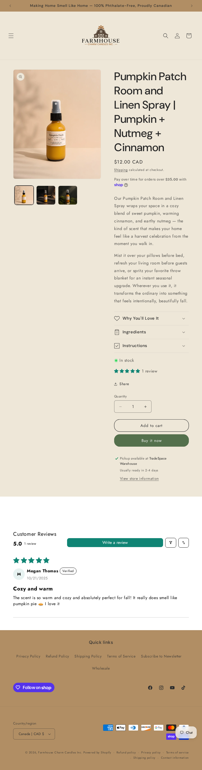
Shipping (121, 169)
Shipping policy (144, 758)
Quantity (120, 396)
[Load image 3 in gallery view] (67, 195)
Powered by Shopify (97, 752)
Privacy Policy (28, 656)
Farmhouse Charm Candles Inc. (60, 752)
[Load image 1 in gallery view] (24, 195)
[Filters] (170, 543)
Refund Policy (57, 656)
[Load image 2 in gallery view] (45, 195)
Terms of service (177, 752)
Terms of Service (121, 656)
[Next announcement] (192, 6)
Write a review (115, 542)
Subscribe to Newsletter (161, 656)
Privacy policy (151, 752)
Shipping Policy (88, 656)
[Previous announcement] (10, 6)
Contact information (175, 758)
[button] (11, 36)
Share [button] (124, 383)
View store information (139, 478)
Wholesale (101, 668)
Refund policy (126, 752)
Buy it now (152, 440)
